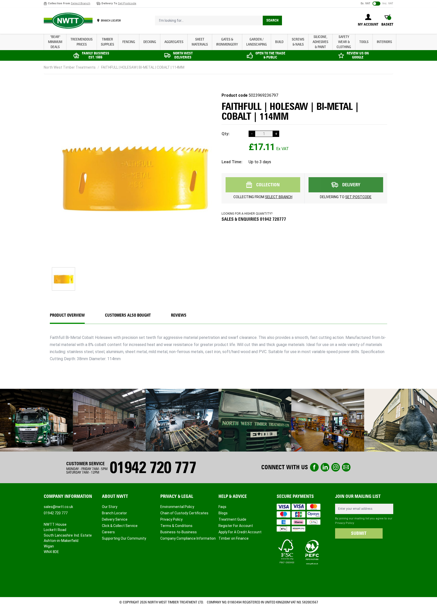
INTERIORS (384, 42)
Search (272, 20)
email (346, 467)
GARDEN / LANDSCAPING (256, 42)
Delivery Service (114, 519)
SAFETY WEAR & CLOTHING (344, 42)
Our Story (109, 507)
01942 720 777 (153, 467)
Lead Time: (232, 161)
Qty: (225, 133)
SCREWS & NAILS (298, 42)
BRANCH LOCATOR (111, 20)
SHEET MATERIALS (200, 42)
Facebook (314, 467)
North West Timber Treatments (70, 67)
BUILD (279, 42)
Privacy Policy (171, 519)
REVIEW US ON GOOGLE (358, 55)
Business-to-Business (178, 532)
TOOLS (363, 42)
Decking (149, 42)
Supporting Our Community (124, 538)
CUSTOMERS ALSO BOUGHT (128, 315)
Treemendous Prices (82, 42)
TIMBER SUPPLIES (107, 42)
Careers (108, 532)
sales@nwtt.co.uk (58, 507)
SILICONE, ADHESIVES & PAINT (320, 42)
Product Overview (67, 315)
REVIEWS (178, 315)
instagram (335, 467)
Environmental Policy (177, 507)
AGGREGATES (173, 42)
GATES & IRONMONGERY (227, 42)
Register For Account (236, 526)
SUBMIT (358, 533)
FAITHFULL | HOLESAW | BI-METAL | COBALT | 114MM (142, 67)
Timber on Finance (234, 538)
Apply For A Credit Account (240, 532)
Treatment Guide (232, 519)
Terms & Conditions (176, 526)
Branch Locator (114, 513)
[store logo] (68, 21)
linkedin (325, 467)
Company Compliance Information (188, 538)
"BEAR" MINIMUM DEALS (55, 42)
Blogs (223, 513)
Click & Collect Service (120, 526)
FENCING (128, 42)
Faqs (222, 507)
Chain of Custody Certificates (184, 513)
